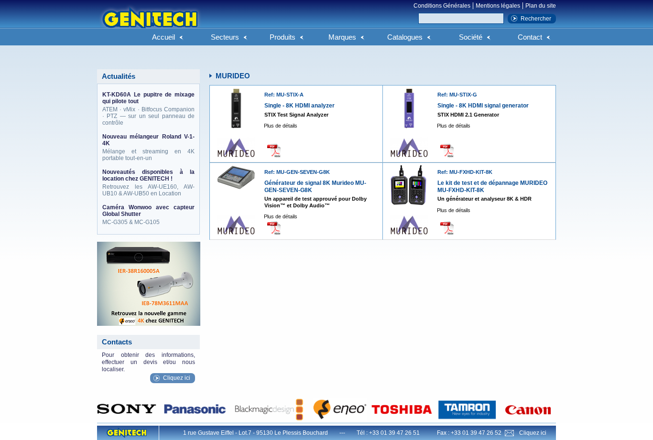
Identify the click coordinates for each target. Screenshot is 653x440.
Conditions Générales (442, 5)
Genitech (149, 23)
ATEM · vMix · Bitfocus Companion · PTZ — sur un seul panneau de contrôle (148, 108)
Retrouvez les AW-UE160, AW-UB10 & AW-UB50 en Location (148, 183)
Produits (282, 37)
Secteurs (225, 37)
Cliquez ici (176, 378)
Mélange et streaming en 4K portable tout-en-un (148, 147)
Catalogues (405, 37)
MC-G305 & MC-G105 (148, 214)
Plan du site (540, 5)
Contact (530, 37)
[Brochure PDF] (276, 150)
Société (470, 37)
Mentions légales (498, 5)
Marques (342, 37)
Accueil (163, 37)
